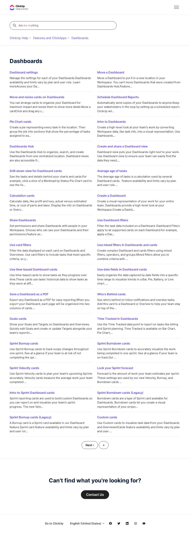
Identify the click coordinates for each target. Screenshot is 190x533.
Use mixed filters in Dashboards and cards (127, 245)
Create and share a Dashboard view (122, 146)
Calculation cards (22, 195)
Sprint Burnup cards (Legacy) (30, 417)
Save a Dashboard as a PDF (29, 294)
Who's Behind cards (111, 294)
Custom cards (107, 417)
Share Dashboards (23, 220)
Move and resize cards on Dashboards (37, 97)
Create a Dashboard (111, 195)
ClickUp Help (19, 38)
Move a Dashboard (110, 72)
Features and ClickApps (49, 38)
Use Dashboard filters (112, 220)
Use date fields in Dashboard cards (122, 269)
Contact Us (95, 495)
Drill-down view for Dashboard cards (36, 171)
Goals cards (18, 319)
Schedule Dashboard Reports (118, 97)
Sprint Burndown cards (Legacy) (120, 392)
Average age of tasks (112, 171)
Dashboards (79, 38)
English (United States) (86, 523)
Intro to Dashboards (111, 121)
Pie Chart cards (20, 121)
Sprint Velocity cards (24, 368)
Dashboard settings (24, 72)
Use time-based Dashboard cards (33, 269)
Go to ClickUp (54, 523)
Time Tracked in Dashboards (117, 319)
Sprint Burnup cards (24, 343)
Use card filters (20, 245)
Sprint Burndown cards (113, 343)
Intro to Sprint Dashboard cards (32, 392)
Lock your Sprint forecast (115, 368)
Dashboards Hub (22, 146)
